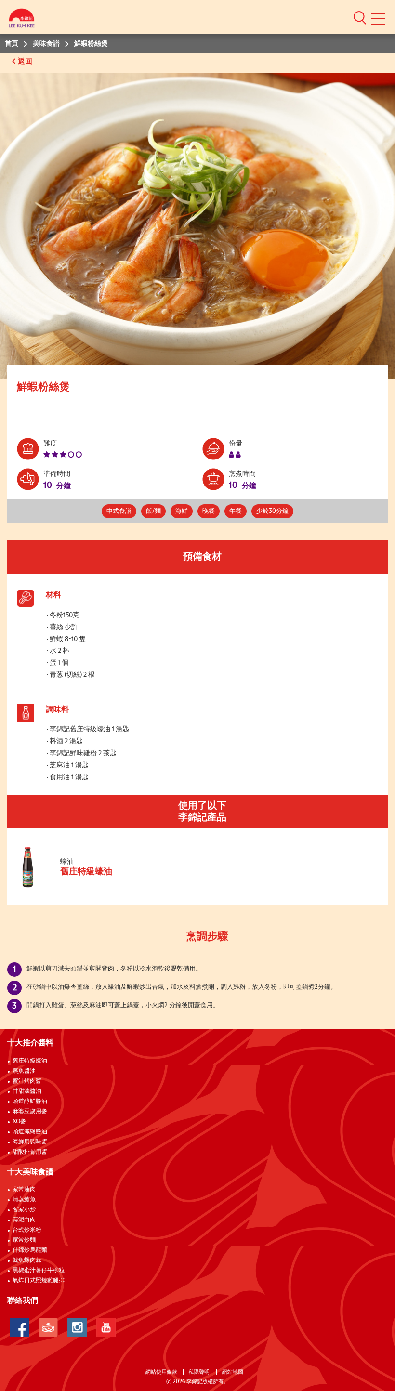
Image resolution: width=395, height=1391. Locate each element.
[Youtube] (106, 1327)
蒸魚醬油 (24, 1071)
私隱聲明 (199, 1372)
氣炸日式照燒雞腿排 (39, 1281)
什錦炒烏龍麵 (30, 1250)
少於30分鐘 (272, 511)
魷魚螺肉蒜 (27, 1260)
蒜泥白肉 (24, 1220)
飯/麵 (153, 511)
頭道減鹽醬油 (30, 1132)
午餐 (235, 511)
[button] (360, 17)
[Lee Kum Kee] (21, 20)
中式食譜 (119, 511)
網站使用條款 (161, 1372)
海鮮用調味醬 (30, 1142)
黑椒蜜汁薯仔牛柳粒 (39, 1270)
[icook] (48, 1327)
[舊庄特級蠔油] (81, 886)
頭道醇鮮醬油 (30, 1101)
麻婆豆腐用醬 (30, 1112)
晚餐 (208, 511)
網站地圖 (233, 1372)
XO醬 (19, 1122)
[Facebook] (19, 1327)
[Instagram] (77, 1327)
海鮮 (181, 511)
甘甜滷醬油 (27, 1091)
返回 (26, 61)
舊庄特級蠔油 (30, 1061)
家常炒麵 (24, 1240)
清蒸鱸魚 (24, 1200)
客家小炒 (24, 1210)
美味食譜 (46, 43)
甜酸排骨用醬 (30, 1152)
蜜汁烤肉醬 (27, 1081)
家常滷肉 (24, 1190)
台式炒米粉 (27, 1230)
